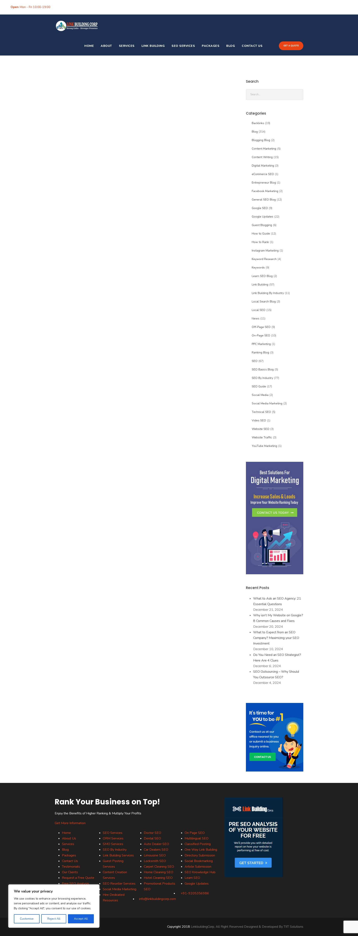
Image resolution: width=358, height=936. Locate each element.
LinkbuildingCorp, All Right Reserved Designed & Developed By (237, 926)
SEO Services (183, 46)
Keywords (258, 268)
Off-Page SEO (261, 327)
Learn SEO (192, 878)
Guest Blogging (262, 225)
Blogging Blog (261, 140)
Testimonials (71, 866)
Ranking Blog (260, 352)
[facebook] (57, 7)
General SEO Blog (264, 200)
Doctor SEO (152, 833)
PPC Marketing (261, 344)
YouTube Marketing (264, 446)
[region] (53, 906)
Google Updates (262, 217)
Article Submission (198, 866)
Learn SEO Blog (262, 276)
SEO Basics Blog (263, 369)
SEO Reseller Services (119, 883)
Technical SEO (261, 412)
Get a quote (291, 45)
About (106, 46)
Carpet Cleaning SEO (159, 866)
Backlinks (258, 123)
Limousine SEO (155, 855)
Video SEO (259, 420)
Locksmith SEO (155, 861)
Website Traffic (262, 437)
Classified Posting (198, 844)
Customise (27, 919)
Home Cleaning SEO (158, 872)
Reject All (53, 919)
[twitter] (83, 7)
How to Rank (260, 242)
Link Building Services (118, 855)
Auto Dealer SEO (156, 844)
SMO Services (113, 844)
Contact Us (252, 46)
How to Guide (261, 234)
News (255, 318)
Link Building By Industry (268, 293)
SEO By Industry (262, 378)
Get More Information (70, 823)
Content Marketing (264, 149)
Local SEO (258, 310)
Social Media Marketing (267, 403)
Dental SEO (152, 838)
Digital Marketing (263, 166)
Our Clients (70, 872)
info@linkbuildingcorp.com (263, 7)
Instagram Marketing (265, 251)
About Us (69, 838)
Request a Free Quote (78, 878)
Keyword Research (264, 259)
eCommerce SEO (263, 174)
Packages (210, 46)
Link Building (153, 46)
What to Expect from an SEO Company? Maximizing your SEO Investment (276, 638)
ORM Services (113, 838)
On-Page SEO (261, 335)
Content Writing (262, 157)
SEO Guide (259, 386)
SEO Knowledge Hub (200, 872)
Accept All (81, 919)
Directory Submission (200, 855)
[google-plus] (64, 7)
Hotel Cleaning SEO (158, 878)
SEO (255, 361)
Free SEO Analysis (75, 883)
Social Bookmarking (199, 861)
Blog (230, 46)
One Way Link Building (201, 849)
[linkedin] (70, 7)
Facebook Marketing (265, 191)
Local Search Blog (264, 302)
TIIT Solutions (293, 926)
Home (89, 46)
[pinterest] (76, 7)
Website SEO (260, 429)
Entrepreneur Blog (264, 183)
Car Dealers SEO (156, 849)
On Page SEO (195, 833)
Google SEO (260, 208)
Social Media (260, 395)
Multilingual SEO (196, 838)
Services (127, 46)
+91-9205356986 (304, 7)
